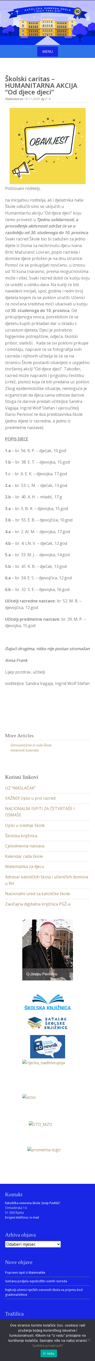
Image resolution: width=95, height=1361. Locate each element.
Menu (47, 51)
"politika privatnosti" (47, 1345)
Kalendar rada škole (24, 856)
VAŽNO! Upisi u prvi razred (30, 798)
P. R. (48, 99)
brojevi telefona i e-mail (22, 1217)
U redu (48, 1353)
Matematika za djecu (24, 866)
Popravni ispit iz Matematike (25, 1272)
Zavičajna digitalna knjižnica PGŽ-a (37, 904)
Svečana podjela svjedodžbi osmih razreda (36, 1281)
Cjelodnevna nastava (24, 846)
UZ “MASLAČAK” (20, 788)
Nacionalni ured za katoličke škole (37, 893)
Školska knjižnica (21, 836)
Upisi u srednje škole (25, 825)
